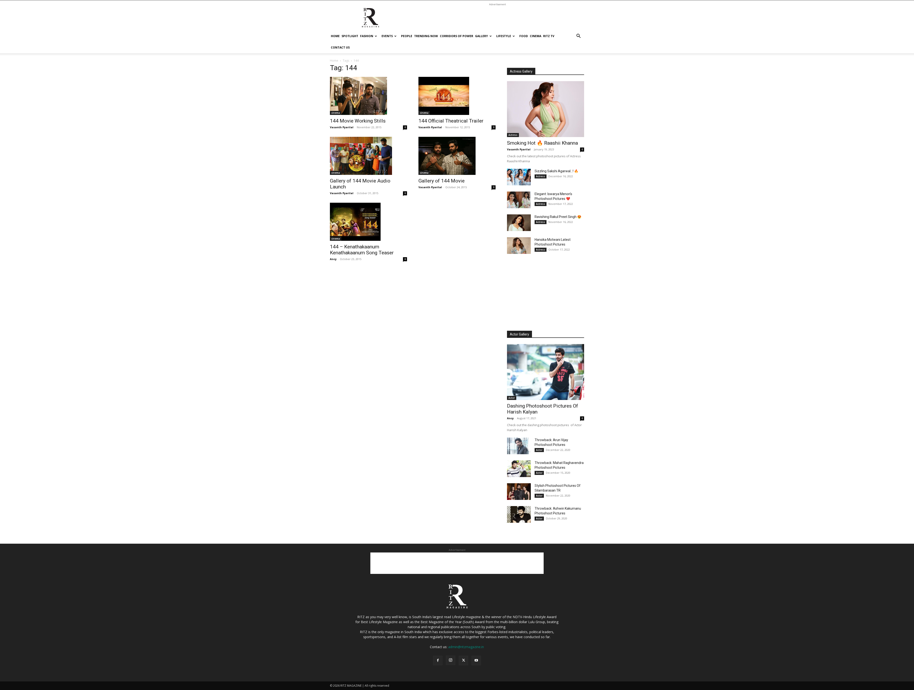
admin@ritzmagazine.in (466, 647)
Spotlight (350, 36)
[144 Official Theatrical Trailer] (457, 96)
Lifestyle (503, 36)
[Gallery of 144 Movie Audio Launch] (368, 156)
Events (387, 36)
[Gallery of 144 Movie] (457, 156)
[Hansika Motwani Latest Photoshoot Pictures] (519, 245)
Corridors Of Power (456, 36)
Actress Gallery (521, 71)
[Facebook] (437, 660)
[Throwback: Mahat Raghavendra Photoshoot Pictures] (519, 468)
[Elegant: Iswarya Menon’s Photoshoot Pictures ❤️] (519, 200)
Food (523, 36)
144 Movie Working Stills (358, 121)
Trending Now (426, 36)
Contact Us (340, 47)
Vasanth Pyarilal (341, 127)
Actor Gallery (519, 334)
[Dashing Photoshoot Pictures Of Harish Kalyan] (545, 372)
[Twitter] (463, 660)
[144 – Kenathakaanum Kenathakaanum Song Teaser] (368, 222)
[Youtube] (476, 660)
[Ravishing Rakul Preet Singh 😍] (519, 222)
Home (335, 36)
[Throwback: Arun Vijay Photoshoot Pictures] (519, 446)
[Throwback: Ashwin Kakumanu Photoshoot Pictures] (519, 514)
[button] (578, 36)
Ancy (333, 259)
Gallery (481, 36)
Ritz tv (548, 36)
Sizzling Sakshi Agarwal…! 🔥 (556, 171)
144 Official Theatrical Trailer (450, 121)
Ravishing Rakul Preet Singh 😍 (558, 217)
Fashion (366, 36)
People (406, 36)
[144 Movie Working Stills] (368, 96)
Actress (512, 135)
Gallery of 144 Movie (441, 181)
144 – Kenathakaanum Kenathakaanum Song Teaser (362, 250)
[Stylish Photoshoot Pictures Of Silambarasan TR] (519, 491)
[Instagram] (450, 660)
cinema (535, 36)
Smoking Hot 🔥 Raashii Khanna (542, 143)
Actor (511, 397)
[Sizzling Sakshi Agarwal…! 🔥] (519, 177)
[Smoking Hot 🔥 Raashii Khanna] (545, 109)
